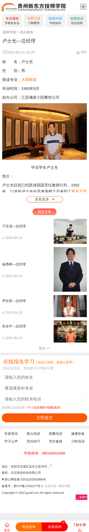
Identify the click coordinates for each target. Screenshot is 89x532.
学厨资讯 (11, 434)
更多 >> (44, 348)
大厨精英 (29, 79)
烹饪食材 (55, 441)
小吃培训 (78, 441)
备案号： (8, 486)
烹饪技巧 (33, 441)
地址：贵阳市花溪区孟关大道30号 (25, 466)
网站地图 (64, 486)
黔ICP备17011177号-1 (28, 486)
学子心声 (11, 441)
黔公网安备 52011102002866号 (25, 479)
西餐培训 (55, 434)
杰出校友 (26, 32)
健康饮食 (78, 434)
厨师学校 (9, 32)
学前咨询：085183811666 (44, 453)
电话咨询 (28, 527)
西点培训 (33, 434)
